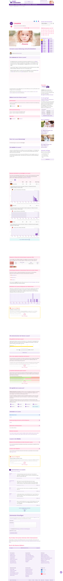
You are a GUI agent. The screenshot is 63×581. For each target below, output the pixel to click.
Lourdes (31, 434)
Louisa (11, 434)
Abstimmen (25, 352)
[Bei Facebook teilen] (34, 21)
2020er (44, 41)
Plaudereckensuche (29, 571)
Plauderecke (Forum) (29, 570)
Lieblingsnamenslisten (29, 572)
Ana (12, 71)
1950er (51, 40)
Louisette (16, 434)
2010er (44, 43)
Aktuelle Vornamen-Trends (45, 562)
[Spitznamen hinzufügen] (39, 425)
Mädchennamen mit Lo (24, 547)
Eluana (16, 92)
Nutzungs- (18, 528)
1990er (44, 46)
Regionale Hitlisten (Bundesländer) (46, 558)
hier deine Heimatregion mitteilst (33, 282)
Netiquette (27, 576)
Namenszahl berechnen (14, 574)
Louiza (19, 434)
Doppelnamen (12, 558)
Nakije (31, 541)
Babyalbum (27, 575)
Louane (22, 91)
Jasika (35, 541)
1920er (51, 45)
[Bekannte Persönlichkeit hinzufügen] (39, 442)
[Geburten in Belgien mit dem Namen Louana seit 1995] (15, 266)
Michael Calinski (19, 53)
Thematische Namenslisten (30, 556)
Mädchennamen (12, 555)
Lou (37, 70)
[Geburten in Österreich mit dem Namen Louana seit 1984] (11, 266)
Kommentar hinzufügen (16, 471)
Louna (29, 434)
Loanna (11, 92)
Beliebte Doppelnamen (44, 555)
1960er (44, 51)
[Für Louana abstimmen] (28, 28)
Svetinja (37, 541)
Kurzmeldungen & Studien (14, 572)
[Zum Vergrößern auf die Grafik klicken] (24, 298)
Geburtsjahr (43, 112)
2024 (44, 40)
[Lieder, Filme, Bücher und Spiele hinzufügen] (39, 448)
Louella (29, 433)
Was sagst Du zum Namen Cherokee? (47, 94)
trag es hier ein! (13, 451)
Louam (12, 433)
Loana (34, 91)
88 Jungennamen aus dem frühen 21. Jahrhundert (46, 146)
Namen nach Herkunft (13, 559)
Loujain (21, 434)
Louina (37, 433)
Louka (24, 434)
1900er (51, 48)
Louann (25, 91)
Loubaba (23, 433)
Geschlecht (43, 110)
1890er (51, 50)
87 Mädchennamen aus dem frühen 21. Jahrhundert (47, 132)
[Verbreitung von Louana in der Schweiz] (13, 266)
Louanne (28, 91)
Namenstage (12, 569)
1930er (51, 43)
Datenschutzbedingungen (25, 528)
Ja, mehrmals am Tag (45, 153)
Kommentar (12, 522)
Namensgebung (28, 554)
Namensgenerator (13, 561)
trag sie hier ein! (12, 445)
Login (29, 1)
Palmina (23, 541)
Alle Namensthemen (29, 559)
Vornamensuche (12, 560)
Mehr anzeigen (35, 406)
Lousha (35, 434)
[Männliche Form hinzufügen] (39, 415)
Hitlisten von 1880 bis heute (45, 559)
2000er (44, 45)
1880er (51, 51)
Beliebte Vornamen (44, 554)
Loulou (26, 434)
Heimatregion (43, 113)
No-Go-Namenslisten (29, 574)
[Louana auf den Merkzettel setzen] (38, 21)
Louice (35, 433)
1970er (44, 50)
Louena (32, 433)
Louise (13, 434)
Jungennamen (12, 554)
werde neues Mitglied (13, 518)
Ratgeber (27, 561)
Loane (36, 91)
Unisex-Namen (12, 556)
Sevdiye (28, 541)
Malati (18, 541)
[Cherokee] (45, 88)
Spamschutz (12, 530)
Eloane (19, 92)
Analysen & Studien (13, 570)
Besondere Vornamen (29, 558)
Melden (39, 478)
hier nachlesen (28, 177)
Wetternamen (12, 575)
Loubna (27, 433)
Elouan (36, 61)
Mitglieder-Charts (44, 560)
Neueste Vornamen (13, 562)
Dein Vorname (44, 109)
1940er (51, 41)
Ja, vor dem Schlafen (45, 156)
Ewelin (10, 542)
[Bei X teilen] (36, 21)
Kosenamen (27, 560)
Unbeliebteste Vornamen (45, 561)
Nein (43, 157)
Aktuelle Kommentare (29, 569)
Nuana (26, 541)
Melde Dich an (36, 517)
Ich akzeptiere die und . (20, 528)
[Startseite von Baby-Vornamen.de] (14, 3)
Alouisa (20, 541)
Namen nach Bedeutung (29, 555)
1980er (44, 48)
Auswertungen (12, 571)
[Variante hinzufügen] (39, 420)
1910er (51, 46)
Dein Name (11, 520)
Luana (22, 71)
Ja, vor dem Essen (45, 154)
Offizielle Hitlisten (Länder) (45, 556)
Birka (33, 541)
